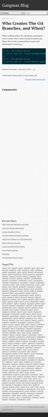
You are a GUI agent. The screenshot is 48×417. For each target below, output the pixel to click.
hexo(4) (30, 312)
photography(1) (7, 354)
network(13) (40, 343)
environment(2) (24, 295)
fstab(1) (4, 301)
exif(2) (4, 297)
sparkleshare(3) (7, 374)
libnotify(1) (37, 331)
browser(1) (31, 274)
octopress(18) (35, 345)
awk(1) (19, 272)
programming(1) (7, 358)
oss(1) (30, 349)
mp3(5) (4, 343)
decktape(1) (23, 287)
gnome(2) (5, 306)
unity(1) (17, 387)
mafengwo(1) (32, 335)
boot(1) (24, 274)
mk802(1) (12, 341)
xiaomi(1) (12, 397)
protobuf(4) (17, 358)
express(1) (10, 297)
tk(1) (23, 383)
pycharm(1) (31, 358)
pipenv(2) (27, 354)
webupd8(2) (15, 393)
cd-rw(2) (19, 276)
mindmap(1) (23, 339)
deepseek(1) (31, 287)
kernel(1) (32, 326)
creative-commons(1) (27, 285)
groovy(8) (5, 310)
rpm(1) (4, 366)
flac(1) (20, 299)
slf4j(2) (21, 372)
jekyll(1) (4, 324)
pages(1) (36, 349)
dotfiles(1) (5, 291)
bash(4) (24, 272)
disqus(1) (27, 289)
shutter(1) (38, 370)
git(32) (4, 304)
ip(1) (35, 318)
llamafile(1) (12, 333)
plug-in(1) (5, 356)
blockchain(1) (38, 272)
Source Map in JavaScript (10, 250)
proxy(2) (24, 358)
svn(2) (30, 379)
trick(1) (25, 385)
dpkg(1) (21, 291)
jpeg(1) (27, 324)
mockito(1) (24, 341)
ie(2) (44, 316)
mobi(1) (18, 341)
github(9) (10, 304)
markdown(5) (20, 337)
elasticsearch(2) (20, 293)
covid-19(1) (6, 285)
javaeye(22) (13, 322)
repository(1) (6, 364)
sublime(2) (41, 377)
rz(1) (42, 366)
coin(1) (30, 280)
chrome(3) (12, 278)
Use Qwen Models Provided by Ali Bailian (15, 236)
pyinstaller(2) (32, 360)
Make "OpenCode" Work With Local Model (15, 224)
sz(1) (39, 379)
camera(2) (12, 276)
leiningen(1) (12, 331)
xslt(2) (18, 397)
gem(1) (22, 301)
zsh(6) (29, 399)
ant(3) (33, 268)
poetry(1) (12, 356)
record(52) (37, 362)
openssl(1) (37, 347)
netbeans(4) (32, 343)
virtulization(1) (31, 389)
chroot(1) (20, 278)
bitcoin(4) (31, 272)
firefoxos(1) (6, 299)
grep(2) (40, 308)
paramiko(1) (13, 352)
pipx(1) (33, 354)
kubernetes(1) (20, 329)
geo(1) (27, 301)
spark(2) (32, 372)
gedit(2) (16, 301)
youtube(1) (35, 397)
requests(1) (15, 364)
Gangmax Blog (15, 5)
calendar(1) (39, 274)
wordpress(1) (6, 395)
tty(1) (30, 385)
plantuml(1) (39, 354)
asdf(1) (32, 270)
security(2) (12, 370)
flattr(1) (37, 299)
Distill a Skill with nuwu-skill (11, 243)
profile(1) (31, 356)
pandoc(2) (5, 352)
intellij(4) (22, 318)
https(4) (39, 314)
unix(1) (23, 387)
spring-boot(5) (25, 374)
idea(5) (39, 316)
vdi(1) (37, 387)
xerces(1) (5, 397)
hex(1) (24, 312)
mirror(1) (5, 341)
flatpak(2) (31, 299)
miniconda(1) (31, 339)
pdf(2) (29, 352)
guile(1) (16, 310)
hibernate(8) (37, 312)
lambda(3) (29, 329)
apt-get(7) (5, 270)
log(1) (24, 333)
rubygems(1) (31, 366)
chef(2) (39, 276)
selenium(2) (25, 370)
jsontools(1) (40, 324)
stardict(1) (20, 377)
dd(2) (10, 287)
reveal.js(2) (29, 364)
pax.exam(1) (22, 352)
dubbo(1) (33, 291)
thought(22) (39, 381)
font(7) (42, 299)
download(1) (14, 291)
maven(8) (5, 339)
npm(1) (22, 345)
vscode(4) (5, 391)
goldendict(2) (20, 306)
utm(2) (32, 387)
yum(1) (42, 397)
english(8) (14, 295)
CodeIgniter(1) (22, 280)
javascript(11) (22, 322)
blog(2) (4, 274)
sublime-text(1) (7, 379)
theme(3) (32, 381)
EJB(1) (12, 293)
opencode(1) (20, 347)
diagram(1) (12, 289)
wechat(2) (23, 393)
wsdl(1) (24, 395)
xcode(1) (30, 395)
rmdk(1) (35, 364)
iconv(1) (29, 316)
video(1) (8, 389)
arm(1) (19, 270)
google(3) (29, 306)
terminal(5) (15, 381)
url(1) (27, 387)
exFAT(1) (38, 295)
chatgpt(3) (32, 276)
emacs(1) (34, 293)
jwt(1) (21, 326)
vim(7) (14, 389)
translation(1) (18, 385)
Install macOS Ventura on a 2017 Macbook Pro (17, 239)
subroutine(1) (17, 379)
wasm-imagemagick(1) (16, 391)
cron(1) (37, 285)
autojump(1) (12, 272)
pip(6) (21, 354)
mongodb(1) (33, 341)
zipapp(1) (5, 399)
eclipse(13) (5, 293)
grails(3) (27, 308)
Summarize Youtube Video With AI (13, 228)
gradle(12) (20, 308)
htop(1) (28, 314)
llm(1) (19, 333)
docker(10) (38, 289)
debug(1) (15, 287)
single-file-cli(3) (13, 372)
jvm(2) (16, 326)
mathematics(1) (31, 337)
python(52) (41, 360)
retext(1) (22, 364)
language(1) (37, 329)
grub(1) (11, 310)
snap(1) (26, 372)
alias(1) (20, 268)
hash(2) (36, 310)
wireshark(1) (39, 393)
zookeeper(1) (21, 399)
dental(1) (39, 287)
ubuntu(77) (36, 385)
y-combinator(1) (26, 397)
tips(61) (18, 383)
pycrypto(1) (39, 358)
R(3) (3, 362)
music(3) (10, 343)
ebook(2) (40, 291)
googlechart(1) (7, 308)
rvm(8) (38, 366)
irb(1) (18, 320)
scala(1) (17, 368)
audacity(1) (38, 270)
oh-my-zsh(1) (11, 347)
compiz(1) (5, 283)
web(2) (27, 391)
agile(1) (4, 268)
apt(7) (43, 268)
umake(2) (5, 387)
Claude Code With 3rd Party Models (13, 247)
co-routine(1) (13, 280)
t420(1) (4, 381)
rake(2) (21, 362)
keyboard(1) (6, 329)
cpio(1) (12, 285)
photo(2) (34, 352)
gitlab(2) (16, 304)
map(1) (4, 337)
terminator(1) (24, 381)
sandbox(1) (10, 368)
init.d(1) (15, 318)
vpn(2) (43, 389)
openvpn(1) (6, 349)
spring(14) (16, 374)
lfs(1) (18, 331)
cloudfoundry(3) (36, 278)
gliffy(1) (37, 304)
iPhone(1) (5, 320)
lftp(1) (22, 331)
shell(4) (32, 370)
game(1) (10, 301)
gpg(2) (15, 308)
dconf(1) (5, 287)
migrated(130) (13, 339)
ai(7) (9, 268)
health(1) (13, 312)
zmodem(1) (12, 399)
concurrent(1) (24, 283)
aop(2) (38, 268)
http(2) (34, 314)
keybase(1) (39, 326)
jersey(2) (11, 324)
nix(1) (10, 345)
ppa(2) (18, 356)
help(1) (19, 312)
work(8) (13, 395)
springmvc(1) (34, 374)
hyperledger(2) (14, 316)
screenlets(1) (30, 368)
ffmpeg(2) (24, 297)
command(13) (38, 280)
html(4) (23, 314)
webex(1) (40, 391)
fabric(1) (17, 297)
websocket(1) (6, 393)
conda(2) (32, 283)
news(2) (4, 345)
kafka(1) (26, 326)
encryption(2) (6, 295)
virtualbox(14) (21, 389)
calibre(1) (5, 276)
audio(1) (5, 272)
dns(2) (32, 289)
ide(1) (35, 316)
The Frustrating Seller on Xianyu (12, 258)
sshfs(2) (9, 377)
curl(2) (42, 285)
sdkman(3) (38, 368)
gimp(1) (42, 301)
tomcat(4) (35, 383)
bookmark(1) (17, 274)
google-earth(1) (38, 306)
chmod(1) (5, 278)
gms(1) (43, 304)
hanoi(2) (30, 310)
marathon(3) (11, 337)
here (20, 44)
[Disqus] (24, 126)
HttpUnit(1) (5, 316)
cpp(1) (17, 285)
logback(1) (35, 333)
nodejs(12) (15, 345)
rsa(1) (9, 366)
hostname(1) (16, 314)
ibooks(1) (23, 316)
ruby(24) (23, 366)
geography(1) (34, 301)
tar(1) (9, 381)
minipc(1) (40, 339)
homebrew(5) (6, 314)
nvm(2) (27, 345)
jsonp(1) (33, 324)
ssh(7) (4, 377)
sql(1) (41, 374)
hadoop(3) (23, 310)
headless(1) (6, 312)
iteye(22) (28, 320)
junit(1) (4, 326)
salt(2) (4, 368)
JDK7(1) (38, 322)
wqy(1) (19, 395)
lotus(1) (12, 335)
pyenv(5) (11, 360)
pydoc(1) (5, 360)
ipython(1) (12, 320)
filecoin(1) (31, 297)
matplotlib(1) (41, 337)
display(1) (20, 289)
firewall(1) (13, 299)
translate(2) (9, 385)
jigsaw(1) (17, 324)
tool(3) (41, 383)
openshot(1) (29, 347)
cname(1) (5, 280)
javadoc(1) (5, 322)
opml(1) (12, 349)
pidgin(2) (16, 354)
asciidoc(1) (25, 270)
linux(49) (5, 333)
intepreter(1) (29, 318)
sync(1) (35, 379)
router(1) (42, 364)
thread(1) (5, 383)
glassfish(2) (30, 304)
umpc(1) (11, 387)
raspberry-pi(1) (29, 362)
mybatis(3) (17, 343)
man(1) (40, 335)
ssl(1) (14, 377)
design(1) (5, 289)
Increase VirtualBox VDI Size (11, 232)
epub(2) (31, 295)
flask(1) (25, 299)
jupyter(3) (10, 326)
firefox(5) (38, 297)
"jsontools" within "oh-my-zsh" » (35, 79)
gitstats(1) (23, 304)
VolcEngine (5, 254)
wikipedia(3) (31, 393)
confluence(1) (40, 283)
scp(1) (23, 368)
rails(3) (16, 362)
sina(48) (4, 372)
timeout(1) (12, 383)
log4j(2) (28, 333)
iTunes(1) (34, 320)
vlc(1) (38, 389)
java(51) (40, 320)
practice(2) (24, 356)
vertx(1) (41, 387)
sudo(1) (24, 379)
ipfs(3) (40, 318)
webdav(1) (33, 391)
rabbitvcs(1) (9, 362)
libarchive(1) (29, 331)
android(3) (27, 268)
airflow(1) (14, 268)
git (34, 69)
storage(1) (27, 377)
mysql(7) (24, 343)
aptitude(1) (12, 270)
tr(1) (3, 385)
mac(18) (18, 335)
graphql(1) (34, 308)
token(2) (28, 383)
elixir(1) (28, 293)
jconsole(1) (31, 322)
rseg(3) (14, 366)
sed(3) (18, 370)
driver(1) (27, 291)
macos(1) (25, 335)
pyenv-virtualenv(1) (21, 360)
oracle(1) (19, 349)
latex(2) (4, 331)
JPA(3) (22, 324)
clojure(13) (26, 278)
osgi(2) (25, 349)
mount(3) (41, 341)
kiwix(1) (13, 329)
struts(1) (34, 377)
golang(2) (12, 306)
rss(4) (18, 366)
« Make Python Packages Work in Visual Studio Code (19, 75)
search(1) (5, 370)
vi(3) (3, 389)
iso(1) (22, 320)
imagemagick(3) (7, 318)
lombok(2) (5, 335)
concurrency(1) (14, 283)
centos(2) (25, 276)
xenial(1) (37, 395)
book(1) (10, 274)
